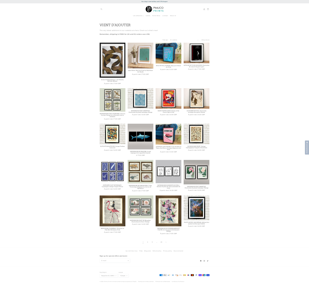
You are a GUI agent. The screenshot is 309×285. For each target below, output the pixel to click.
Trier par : (165, 40)
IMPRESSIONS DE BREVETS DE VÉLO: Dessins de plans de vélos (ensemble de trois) (168, 187)
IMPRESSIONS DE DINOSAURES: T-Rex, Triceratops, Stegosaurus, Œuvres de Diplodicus (140, 187)
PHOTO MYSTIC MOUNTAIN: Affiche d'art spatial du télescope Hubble (196, 223)
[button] (101, 9)
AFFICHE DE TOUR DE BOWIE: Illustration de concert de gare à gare (196, 66)
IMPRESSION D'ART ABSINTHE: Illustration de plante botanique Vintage (140, 111)
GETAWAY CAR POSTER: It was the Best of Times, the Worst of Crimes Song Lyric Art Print (168, 148)
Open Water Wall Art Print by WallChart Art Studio (140, 71)
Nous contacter (178, 251)
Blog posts (147, 251)
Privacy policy (167, 251)
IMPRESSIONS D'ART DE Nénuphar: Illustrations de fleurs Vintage (140, 221)
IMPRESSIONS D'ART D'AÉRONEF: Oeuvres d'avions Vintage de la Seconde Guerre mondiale (112, 115)
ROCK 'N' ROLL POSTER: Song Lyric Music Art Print (168, 66)
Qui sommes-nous (131, 251)
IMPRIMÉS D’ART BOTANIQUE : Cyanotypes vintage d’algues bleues (112, 186)
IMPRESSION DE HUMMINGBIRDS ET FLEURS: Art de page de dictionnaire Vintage (168, 230)
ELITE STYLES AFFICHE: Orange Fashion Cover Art (112, 147)
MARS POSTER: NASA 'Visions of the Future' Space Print (168, 111)
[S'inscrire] (128, 261)
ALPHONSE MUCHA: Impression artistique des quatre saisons (196, 111)
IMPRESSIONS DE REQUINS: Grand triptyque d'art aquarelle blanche (140, 152)
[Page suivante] (166, 242)
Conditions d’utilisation (178, 281)
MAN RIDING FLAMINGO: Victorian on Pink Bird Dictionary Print (112, 229)
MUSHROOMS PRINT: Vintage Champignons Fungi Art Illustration (196, 147)
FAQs (141, 251)
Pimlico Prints (108, 281)
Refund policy (157, 251)
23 (161, 242)
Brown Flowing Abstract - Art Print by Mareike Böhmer (112, 80)
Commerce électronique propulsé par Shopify (124, 281)
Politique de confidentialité (162, 281)
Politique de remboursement (146, 281)
